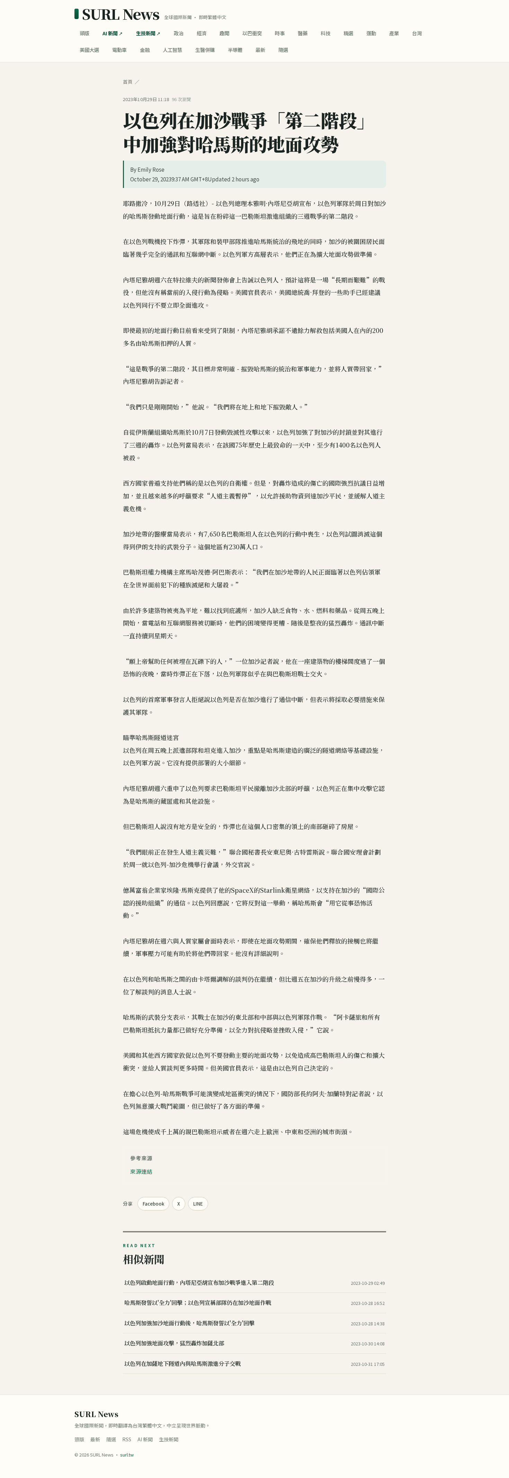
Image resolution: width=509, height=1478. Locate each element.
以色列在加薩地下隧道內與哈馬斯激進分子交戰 (182, 1363)
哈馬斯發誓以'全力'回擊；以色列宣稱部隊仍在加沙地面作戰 (197, 1302)
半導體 (235, 49)
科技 (325, 33)
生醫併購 (205, 49)
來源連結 (141, 1171)
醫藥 (302, 33)
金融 (145, 49)
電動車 (119, 49)
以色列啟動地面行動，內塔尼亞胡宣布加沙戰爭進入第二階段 (199, 1282)
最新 (260, 49)
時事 (280, 33)
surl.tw (127, 1454)
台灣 (417, 33)
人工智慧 (172, 49)
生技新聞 (145, 33)
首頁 (128, 81)
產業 (394, 33)
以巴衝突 (252, 33)
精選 (348, 33)
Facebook (153, 1203)
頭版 (84, 33)
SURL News (120, 14)
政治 (179, 33)
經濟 (201, 33)
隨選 (283, 49)
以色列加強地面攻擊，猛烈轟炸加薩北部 (174, 1343)
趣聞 (224, 33)
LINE (198, 1203)
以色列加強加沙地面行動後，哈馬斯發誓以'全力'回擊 (189, 1323)
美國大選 (89, 49)
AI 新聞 (110, 33)
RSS (126, 1439)
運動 (371, 33)
